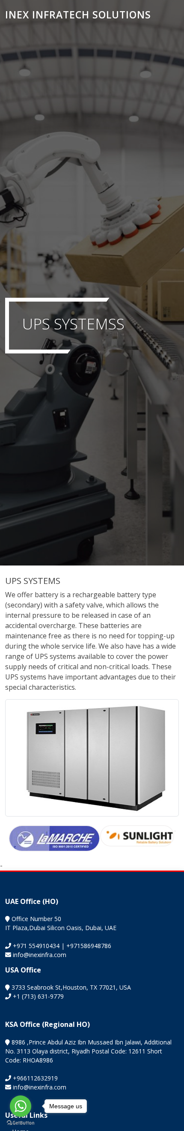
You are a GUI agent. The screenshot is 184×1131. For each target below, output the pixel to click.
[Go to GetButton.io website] (20, 1122)
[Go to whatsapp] (20, 1106)
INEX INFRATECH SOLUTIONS (78, 14)
